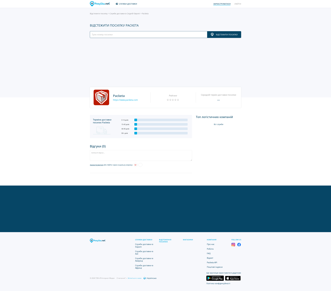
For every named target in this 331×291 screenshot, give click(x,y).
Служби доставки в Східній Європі (125, 13)
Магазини (188, 239)
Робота (210, 249)
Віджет (210, 258)
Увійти (237, 4)
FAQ (209, 253)
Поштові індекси (215, 267)
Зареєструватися (96, 165)
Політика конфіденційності (218, 283)
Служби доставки (128, 4)
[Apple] (140, 165)
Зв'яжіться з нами (134, 278)
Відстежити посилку (99, 13)
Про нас (210, 244)
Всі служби (218, 124)
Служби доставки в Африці (144, 266)
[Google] (136, 165)
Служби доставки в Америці (144, 259)
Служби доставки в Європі (144, 245)
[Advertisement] (164, 62)
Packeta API (212, 262)
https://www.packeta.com (125, 100)
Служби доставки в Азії (144, 252)
